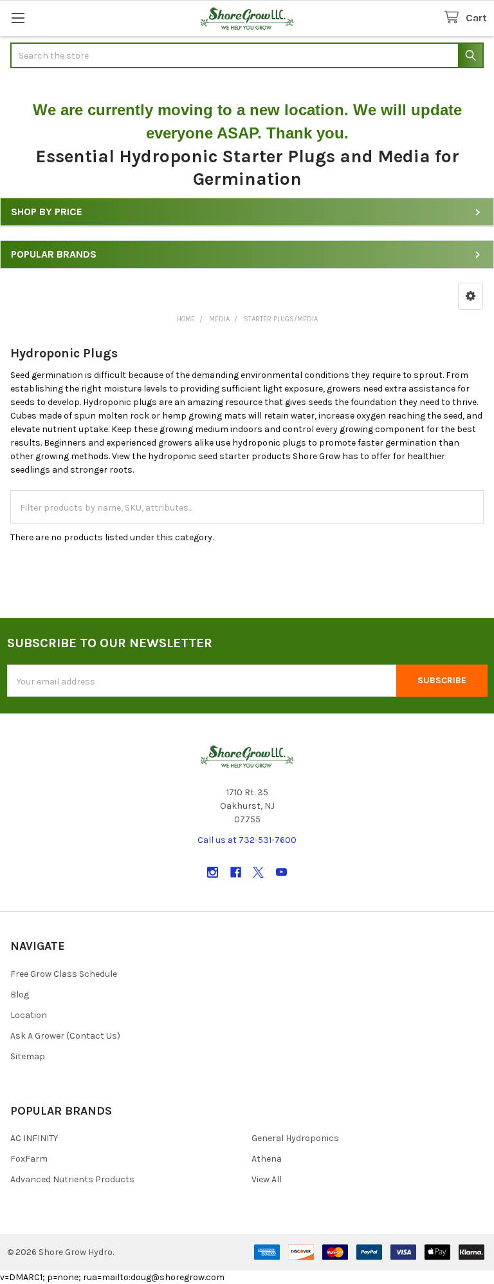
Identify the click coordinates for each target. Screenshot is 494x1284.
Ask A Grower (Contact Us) (65, 1035)
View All (267, 1179)
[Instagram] (213, 872)
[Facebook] (236, 872)
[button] (470, 296)
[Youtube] (281, 872)
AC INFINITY (34, 1138)
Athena (267, 1158)
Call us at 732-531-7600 (247, 840)
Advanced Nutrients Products (72, 1179)
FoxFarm (29, 1158)
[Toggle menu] (17, 17)
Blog (19, 994)
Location (28, 1015)
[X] (258, 872)
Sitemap (27, 1056)
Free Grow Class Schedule (63, 973)
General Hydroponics (295, 1138)
